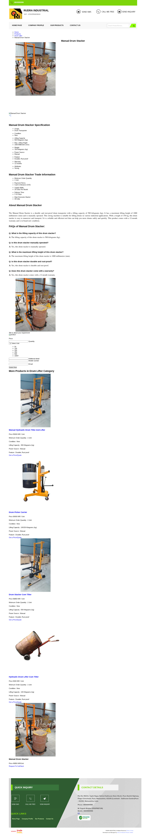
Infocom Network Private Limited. (125, 832)
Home (16, 32)
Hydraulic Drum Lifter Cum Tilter (24, 677)
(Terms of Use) (129, 830)
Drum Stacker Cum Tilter (20, 594)
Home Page (17, 25)
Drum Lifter (18, 36)
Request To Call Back (16, 766)
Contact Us (75, 25)
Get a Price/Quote (15, 455)
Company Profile (36, 25)
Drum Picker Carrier (18, 512)
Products (17, 34)
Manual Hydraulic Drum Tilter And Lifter (27, 430)
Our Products (56, 25)
